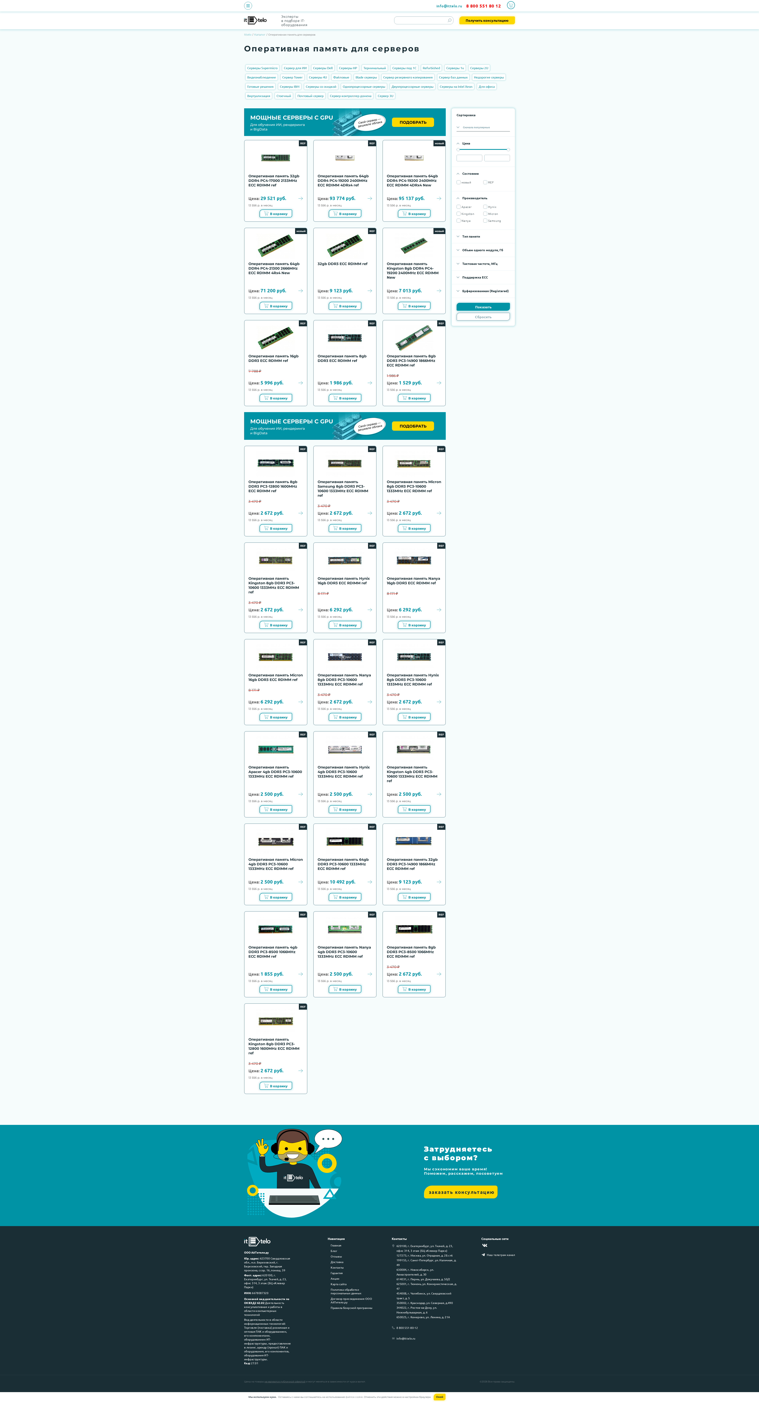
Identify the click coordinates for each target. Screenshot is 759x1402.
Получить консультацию (487, 20)
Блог (334, 1251)
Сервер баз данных (453, 77)
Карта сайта (338, 1284)
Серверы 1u (455, 68)
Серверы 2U (479, 68)
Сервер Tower (292, 77)
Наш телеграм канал (501, 1255)
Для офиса (487, 86)
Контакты (337, 1267)
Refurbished (431, 68)
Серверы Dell (323, 68)
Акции (335, 1278)
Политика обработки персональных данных (346, 1291)
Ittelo (247, 34)
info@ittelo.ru (449, 6)
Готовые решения (260, 86)
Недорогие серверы (489, 77)
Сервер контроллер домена (350, 96)
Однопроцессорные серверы (364, 86)
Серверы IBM (289, 86)
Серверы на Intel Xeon (456, 86)
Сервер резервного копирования (408, 77)
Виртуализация (258, 96)
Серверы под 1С (404, 68)
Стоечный (284, 96)
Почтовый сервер (310, 96)
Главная (336, 1245)
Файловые (341, 77)
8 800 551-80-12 (407, 1327)
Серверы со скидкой (321, 86)
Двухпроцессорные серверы (412, 86)
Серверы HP (348, 68)
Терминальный (374, 68)
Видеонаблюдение (261, 77)
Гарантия (337, 1273)
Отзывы (336, 1256)
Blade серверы (366, 77)
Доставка (337, 1262)
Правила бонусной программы (351, 1307)
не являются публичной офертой (284, 1381)
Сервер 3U (385, 96)
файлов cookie (354, 1396)
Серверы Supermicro (262, 68)
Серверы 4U (318, 77)
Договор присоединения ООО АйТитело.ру (351, 1300)
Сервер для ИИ (295, 68)
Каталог (259, 34)
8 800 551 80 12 (483, 6)
